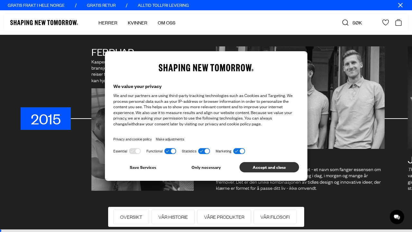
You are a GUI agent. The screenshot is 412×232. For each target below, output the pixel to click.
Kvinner (137, 22)
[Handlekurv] (398, 22)
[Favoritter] (385, 22)
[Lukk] (400, 5)
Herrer (107, 22)
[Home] (44, 22)
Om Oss (166, 22)
